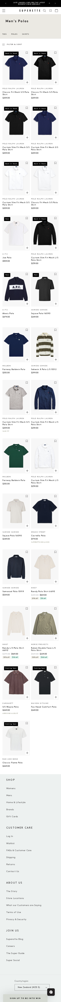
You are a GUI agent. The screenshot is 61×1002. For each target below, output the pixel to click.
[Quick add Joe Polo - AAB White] (27, 248)
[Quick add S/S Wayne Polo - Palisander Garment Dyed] (27, 697)
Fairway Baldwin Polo (14, 369)
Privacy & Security (16, 919)
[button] (44, 10)
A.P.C (5, 254)
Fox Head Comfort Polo (44, 707)
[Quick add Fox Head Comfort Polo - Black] (56, 697)
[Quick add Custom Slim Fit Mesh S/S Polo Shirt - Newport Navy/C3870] (56, 137)
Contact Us (12, 871)
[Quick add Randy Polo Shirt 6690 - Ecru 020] (56, 582)
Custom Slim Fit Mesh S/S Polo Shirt (16, 149)
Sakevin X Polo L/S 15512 (44, 369)
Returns (10, 864)
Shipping (10, 857)
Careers (10, 946)
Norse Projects (39, 644)
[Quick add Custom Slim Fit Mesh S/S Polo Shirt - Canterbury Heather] (27, 412)
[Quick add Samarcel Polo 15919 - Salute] (27, 582)
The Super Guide (15, 953)
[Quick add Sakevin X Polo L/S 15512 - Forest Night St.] (56, 359)
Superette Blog (14, 939)
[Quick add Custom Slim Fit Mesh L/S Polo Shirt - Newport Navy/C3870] (56, 412)
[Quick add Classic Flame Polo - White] (27, 753)
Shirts (25, 34)
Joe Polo (7, 258)
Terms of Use (13, 912)
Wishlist (10, 843)
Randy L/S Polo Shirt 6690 (13, 649)
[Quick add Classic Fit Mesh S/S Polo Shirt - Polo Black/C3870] (56, 82)
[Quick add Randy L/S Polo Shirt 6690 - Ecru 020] (27, 638)
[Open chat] (51, 992)
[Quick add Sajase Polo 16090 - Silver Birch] (27, 526)
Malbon (7, 366)
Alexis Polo (8, 313)
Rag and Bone (10, 759)
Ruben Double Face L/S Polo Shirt (43, 649)
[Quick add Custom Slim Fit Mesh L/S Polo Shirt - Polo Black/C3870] (56, 248)
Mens (9, 795)
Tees (4, 34)
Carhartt (8, 703)
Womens (10, 788)
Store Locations (15, 898)
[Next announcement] (55, 3)
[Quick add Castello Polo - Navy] (56, 526)
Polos (14, 34)
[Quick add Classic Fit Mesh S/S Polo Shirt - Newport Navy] (27, 82)
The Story (11, 891)
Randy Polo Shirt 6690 (43, 591)
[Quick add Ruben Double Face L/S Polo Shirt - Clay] (56, 638)
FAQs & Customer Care (19, 850)
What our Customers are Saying (23, 905)
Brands (10, 810)
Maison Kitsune (39, 703)
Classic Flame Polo (13, 763)
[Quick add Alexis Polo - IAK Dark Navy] (27, 304)
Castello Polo (38, 536)
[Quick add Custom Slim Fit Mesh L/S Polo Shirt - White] (56, 470)
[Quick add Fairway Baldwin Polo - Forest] (27, 470)
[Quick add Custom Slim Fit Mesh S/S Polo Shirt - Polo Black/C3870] (27, 137)
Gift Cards (12, 817)
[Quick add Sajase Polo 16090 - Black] (56, 304)
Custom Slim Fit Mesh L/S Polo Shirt (44, 259)
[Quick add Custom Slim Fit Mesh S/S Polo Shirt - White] (27, 193)
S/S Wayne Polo (11, 707)
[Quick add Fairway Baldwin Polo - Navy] (27, 359)
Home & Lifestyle (16, 802)
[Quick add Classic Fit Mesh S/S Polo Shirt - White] (56, 193)
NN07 (34, 588)
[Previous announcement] (5, 3)
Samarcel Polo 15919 (13, 591)
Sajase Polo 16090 (41, 313)
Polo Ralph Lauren (13, 88)
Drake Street (38, 532)
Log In (9, 836)
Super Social (13, 960)
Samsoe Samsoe (39, 310)
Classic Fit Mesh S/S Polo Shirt (16, 93)
